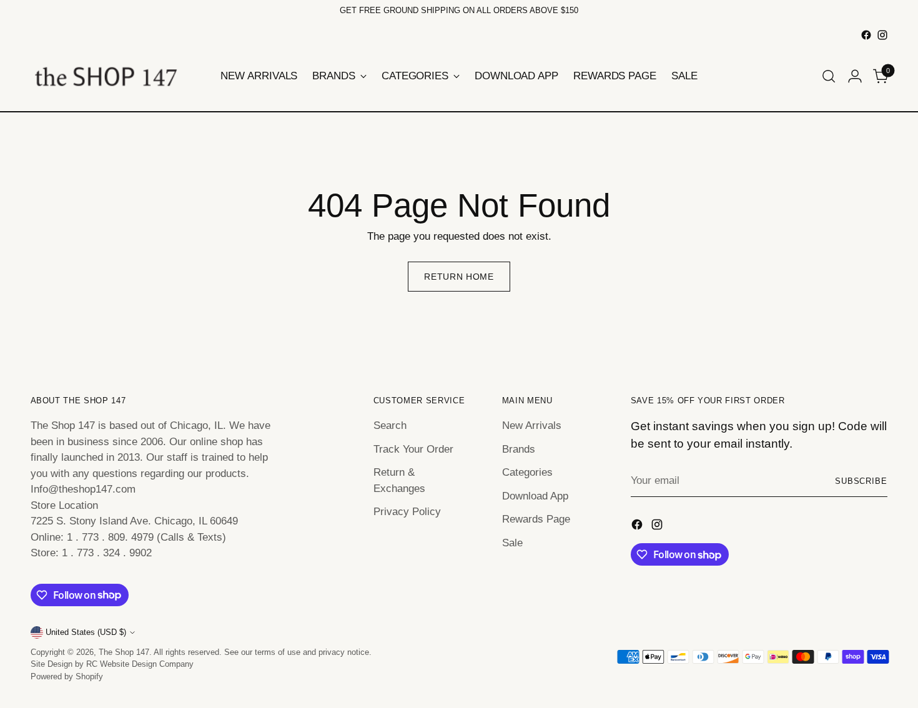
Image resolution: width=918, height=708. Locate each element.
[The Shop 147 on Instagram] (882, 35)
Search (390, 425)
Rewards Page (536, 519)
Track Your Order (413, 449)
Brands (518, 449)
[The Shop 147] (105, 76)
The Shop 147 (124, 652)
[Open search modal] (828, 76)
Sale (512, 543)
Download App (535, 496)
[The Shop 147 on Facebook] (866, 35)
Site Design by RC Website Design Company (112, 664)
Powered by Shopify (67, 676)
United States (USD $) (86, 632)
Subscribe (861, 481)
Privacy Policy (407, 512)
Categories (527, 472)
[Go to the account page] (854, 76)
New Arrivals (531, 425)
